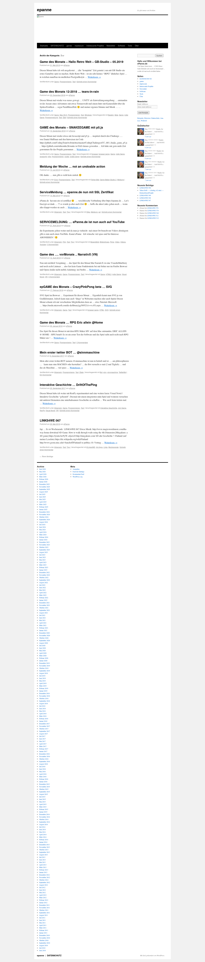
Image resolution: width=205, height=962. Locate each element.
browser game (104, 154)
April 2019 (42, 683)
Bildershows (104, 242)
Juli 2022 (42, 585)
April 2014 (42, 834)
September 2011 (44, 912)
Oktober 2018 (43, 698)
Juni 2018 (42, 708)
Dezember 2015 (44, 784)
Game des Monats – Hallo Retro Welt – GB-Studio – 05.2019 (81, 62)
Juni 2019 (42, 678)
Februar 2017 (43, 749)
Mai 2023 (42, 560)
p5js (49, 156)
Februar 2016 (43, 779)
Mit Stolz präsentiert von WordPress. (152, 955)
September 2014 (44, 822)
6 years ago (148, 136)
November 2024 (44, 514)
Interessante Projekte (95, 45)
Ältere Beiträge (46, 456)
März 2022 (42, 595)
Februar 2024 (43, 537)
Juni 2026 (42, 469)
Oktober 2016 (43, 759)
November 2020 (44, 635)
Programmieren (66, 81)
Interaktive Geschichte (108, 408)
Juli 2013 (42, 857)
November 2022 (44, 575)
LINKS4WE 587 (145, 200)
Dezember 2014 (44, 814)
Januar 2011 (43, 933)
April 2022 (42, 592)
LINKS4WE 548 (153, 213)
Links (105, 447)
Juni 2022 (42, 587)
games (69, 45)
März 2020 (42, 655)
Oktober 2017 (43, 728)
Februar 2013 (43, 870)
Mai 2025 (42, 499)
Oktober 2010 (43, 940)
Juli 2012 (42, 887)
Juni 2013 (42, 860)
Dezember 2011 (44, 905)
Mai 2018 (42, 711)
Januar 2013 (43, 872)
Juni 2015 (42, 799)
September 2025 (44, 489)
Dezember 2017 (44, 723)
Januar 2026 (43, 482)
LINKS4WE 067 (50, 420)
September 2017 (44, 731)
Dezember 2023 (44, 542)
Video (117, 242)
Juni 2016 (42, 769)
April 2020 (42, 653)
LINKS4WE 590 (145, 188)
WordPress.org (78, 476)
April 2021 (42, 623)
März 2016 (42, 776)
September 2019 (44, 671)
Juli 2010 (42, 948)
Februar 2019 (43, 688)
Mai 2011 (42, 923)
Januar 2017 (43, 751)
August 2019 (43, 673)
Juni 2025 (42, 497)
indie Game (120, 154)
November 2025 (44, 487)
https (88, 212)
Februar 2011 (43, 930)
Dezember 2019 (44, 663)
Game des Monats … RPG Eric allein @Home (72, 322)
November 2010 (44, 938)
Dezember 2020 (44, 633)
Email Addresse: (142, 104)
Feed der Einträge (78, 471)
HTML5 (108, 274)
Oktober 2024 (43, 517)
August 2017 (43, 734)
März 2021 (42, 625)
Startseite (44, 45)
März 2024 (42, 534)
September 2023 (44, 550)
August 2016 (43, 764)
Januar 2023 (43, 570)
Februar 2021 (43, 628)
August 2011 (43, 915)
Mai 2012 (42, 892)
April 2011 (42, 925)
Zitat (64, 117)
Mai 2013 (42, 862)
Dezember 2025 (44, 484)
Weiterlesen (94, 76)
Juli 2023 (42, 555)
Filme (112, 242)
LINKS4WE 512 (152, 215)
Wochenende (113, 447)
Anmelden (76, 469)
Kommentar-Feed (78, 474)
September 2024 (44, 519)
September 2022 (44, 580)
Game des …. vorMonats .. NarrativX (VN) (69, 254)
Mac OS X (63, 115)
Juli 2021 (42, 615)
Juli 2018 (42, 706)
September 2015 (44, 791)
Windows (88, 115)
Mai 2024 (42, 529)
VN (46, 277)
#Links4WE (90, 447)
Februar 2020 (43, 658)
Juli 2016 (42, 766)
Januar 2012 (43, 902)
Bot (101, 372)
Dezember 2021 (44, 602)
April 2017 (42, 744)
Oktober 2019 (43, 668)
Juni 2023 (42, 557)
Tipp (68, 212)
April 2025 (42, 502)
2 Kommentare (52, 244)
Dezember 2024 (44, 512)
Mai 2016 (42, 771)
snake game (74, 156)
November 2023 (44, 545)
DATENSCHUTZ (57, 45)
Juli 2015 (42, 797)
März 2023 (42, 565)
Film (64, 242)
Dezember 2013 (44, 844)
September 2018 (44, 701)
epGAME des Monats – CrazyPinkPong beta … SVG (76, 286)
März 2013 (42, 867)
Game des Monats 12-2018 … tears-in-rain (69, 91)
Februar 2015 (43, 809)
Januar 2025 (43, 509)
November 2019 (44, 665)
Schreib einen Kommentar (87, 81)
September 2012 (44, 882)
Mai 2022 (42, 590)
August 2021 (43, 613)
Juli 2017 (42, 736)
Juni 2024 (42, 527)
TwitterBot (122, 372)
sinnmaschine (112, 372)
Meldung (120, 179)
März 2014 (42, 837)
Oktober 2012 (43, 880)
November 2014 (44, 817)
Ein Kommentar (45, 375)
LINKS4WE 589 (145, 195)
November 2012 (44, 877)
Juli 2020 (42, 645)
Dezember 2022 (44, 572)
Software (121, 45)
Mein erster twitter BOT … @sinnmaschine (70, 352)
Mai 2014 (42, 832)
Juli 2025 (42, 494)
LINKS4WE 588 (145, 198)
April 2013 (42, 865)
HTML (101, 310)
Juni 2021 (42, 618)
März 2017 (42, 746)
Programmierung (51, 117)
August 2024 (43, 522)
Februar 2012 (43, 900)
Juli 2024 (42, 524)
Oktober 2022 (43, 577)
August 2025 (43, 492)
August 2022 (43, 582)
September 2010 (44, 943)
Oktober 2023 (43, 547)
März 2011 (42, 928)
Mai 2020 (42, 650)
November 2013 (44, 847)
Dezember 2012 (44, 875)
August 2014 (43, 824)
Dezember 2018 (44, 693)
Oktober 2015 (43, 789)
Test (73, 81)
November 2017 (44, 726)
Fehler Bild (95, 179)
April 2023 (42, 562)
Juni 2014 (42, 829)
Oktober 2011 (43, 910)
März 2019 (42, 686)
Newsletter (111, 45)
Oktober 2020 (43, 638)
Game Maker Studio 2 (108, 179)
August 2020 (43, 643)
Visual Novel (50, 410)
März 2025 (42, 504)
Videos (123, 242)
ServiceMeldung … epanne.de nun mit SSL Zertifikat (77, 192)
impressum (79, 45)
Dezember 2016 (44, 754)
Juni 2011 (42, 920)
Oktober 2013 (43, 849)
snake (67, 156)
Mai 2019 (42, 681)
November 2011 (44, 907)
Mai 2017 (42, 741)
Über (137, 45)
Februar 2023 (43, 567)
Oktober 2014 (43, 819)
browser (95, 154)
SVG (106, 310)
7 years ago (148, 169)
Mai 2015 (42, 802)
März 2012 (42, 897)
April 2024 (42, 532)
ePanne (67, 65)
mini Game (122, 408)
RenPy (42, 410)
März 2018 (42, 716)
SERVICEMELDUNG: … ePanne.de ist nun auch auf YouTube (82, 222)
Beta (116, 115)
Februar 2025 (43, 507)
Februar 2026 (43, 479)
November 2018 (44, 696)
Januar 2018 (43, 721)
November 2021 (44, 605)
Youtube (43, 244)
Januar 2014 (43, 842)
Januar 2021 (43, 630)
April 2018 (42, 713)
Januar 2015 (43, 812)
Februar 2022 (43, 597)
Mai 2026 (42, 471)
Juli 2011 (42, 917)
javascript (43, 156)
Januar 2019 (43, 691)
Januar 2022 (43, 600)
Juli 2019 (42, 676)
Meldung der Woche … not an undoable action (72, 166)
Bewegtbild (95, 242)
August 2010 (43, 945)
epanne (44, 9)
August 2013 (43, 854)
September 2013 (44, 852)
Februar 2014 (43, 839)
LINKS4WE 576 (152, 208)
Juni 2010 (42, 950)
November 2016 (44, 756)
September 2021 (44, 610)
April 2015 (42, 804)
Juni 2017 (42, 739)
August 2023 (43, 552)
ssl (99, 212)
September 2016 (44, 761)
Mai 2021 (42, 620)
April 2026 (42, 474)
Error (56, 179)
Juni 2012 (42, 890)
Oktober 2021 (43, 608)
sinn (105, 372)
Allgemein (58, 212)
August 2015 (43, 794)
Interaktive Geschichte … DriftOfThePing (68, 385)
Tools (130, 45)
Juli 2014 (42, 827)
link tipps (99, 447)
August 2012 (43, 885)
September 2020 (44, 640)
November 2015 (44, 786)
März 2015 (42, 807)
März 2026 (42, 476)
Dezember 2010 (44, 935)
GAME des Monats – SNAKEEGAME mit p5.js (71, 127)
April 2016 (42, 774)
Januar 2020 (43, 660)
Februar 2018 (43, 718)
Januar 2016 (43, 781)
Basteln (111, 115)
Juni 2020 (42, 648)
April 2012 (42, 895)
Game (56, 81)
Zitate (81, 372)
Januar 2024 (43, 539)
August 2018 (43, 703)
